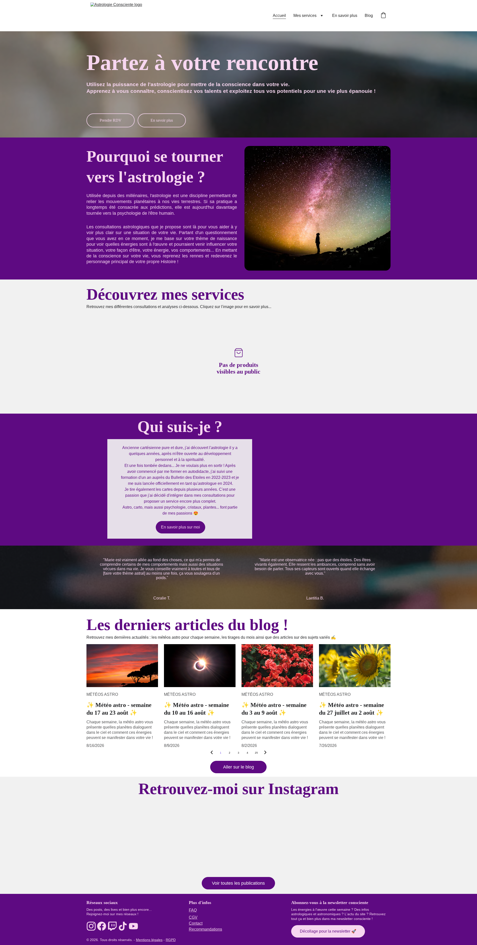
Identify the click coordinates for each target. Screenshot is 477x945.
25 (256, 752)
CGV (193, 917)
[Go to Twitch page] (112, 926)
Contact (195, 923)
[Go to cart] (383, 15)
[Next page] (265, 752)
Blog (369, 15)
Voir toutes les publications (238, 883)
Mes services (305, 15)
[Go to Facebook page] (101, 926)
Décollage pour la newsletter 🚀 (328, 931)
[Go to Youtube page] (133, 926)
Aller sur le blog (238, 767)
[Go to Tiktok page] (122, 926)
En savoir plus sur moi (180, 527)
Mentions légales (149, 940)
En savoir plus (344, 15)
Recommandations (205, 929)
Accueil (279, 15)
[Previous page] (211, 752)
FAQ (193, 910)
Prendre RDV (110, 120)
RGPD (171, 940)
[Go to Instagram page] (91, 926)
